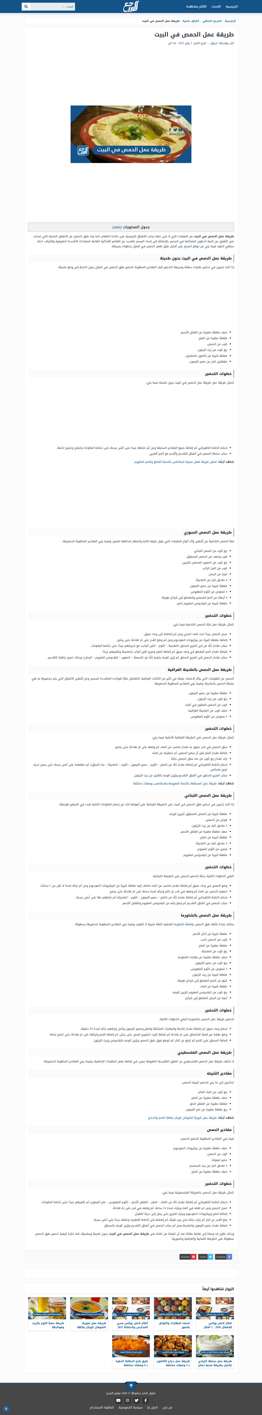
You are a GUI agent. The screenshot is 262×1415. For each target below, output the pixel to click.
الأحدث (216, 6)
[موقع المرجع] (131, 6)
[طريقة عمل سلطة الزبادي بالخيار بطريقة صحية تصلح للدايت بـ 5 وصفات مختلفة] (215, 1346)
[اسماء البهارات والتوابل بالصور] (173, 1308)
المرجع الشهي (212, 21)
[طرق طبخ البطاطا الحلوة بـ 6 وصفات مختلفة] (131, 1346)
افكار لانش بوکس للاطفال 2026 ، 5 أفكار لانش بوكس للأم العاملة (216, 1327)
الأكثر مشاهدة (196, 6)
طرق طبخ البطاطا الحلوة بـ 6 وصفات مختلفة (132, 1363)
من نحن (167, 1407)
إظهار (117, 227)
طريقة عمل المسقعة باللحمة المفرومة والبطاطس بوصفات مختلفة (175, 783)
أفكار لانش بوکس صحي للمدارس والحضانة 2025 (132, 1325)
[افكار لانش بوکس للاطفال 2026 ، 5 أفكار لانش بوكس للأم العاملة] (215, 1308)
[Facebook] (146, 1401)
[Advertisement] (131, 77)
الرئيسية (232, 6)
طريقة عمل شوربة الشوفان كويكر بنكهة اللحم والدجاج (182, 1117)
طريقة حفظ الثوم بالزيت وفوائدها (48, 1325)
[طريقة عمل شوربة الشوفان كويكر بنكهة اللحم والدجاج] (89, 1308)
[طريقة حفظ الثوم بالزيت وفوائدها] (47, 1308)
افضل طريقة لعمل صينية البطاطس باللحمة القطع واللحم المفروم (175, 462)
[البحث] (26, 6)
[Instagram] (127, 1401)
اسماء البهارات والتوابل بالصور (174, 1325)
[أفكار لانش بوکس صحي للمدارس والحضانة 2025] (131, 1308)
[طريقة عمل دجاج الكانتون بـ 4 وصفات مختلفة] (173, 1346)
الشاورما (179, 924)
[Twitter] (136, 1401)
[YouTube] (118, 1401)
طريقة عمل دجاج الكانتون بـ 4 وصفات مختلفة (173, 1363)
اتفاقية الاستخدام (102, 1407)
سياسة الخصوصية (131, 1407)
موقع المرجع (191, 246)
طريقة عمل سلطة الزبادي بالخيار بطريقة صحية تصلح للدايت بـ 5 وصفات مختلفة (215, 1365)
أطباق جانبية (191, 21)
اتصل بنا (152, 1407)
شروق (214, 43)
